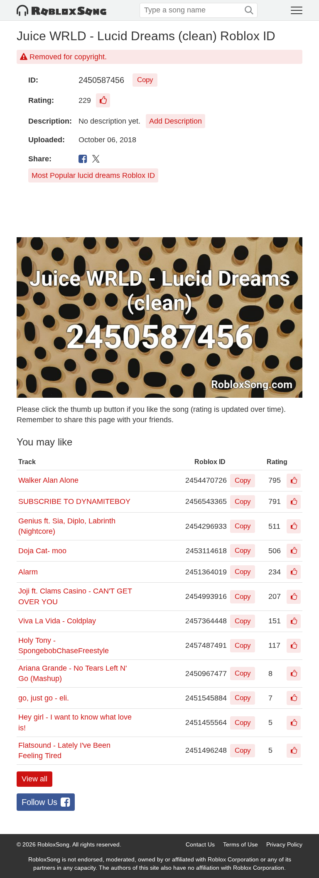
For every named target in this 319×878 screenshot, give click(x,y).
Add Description (175, 121)
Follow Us (39, 802)
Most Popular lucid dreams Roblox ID (93, 175)
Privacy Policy (284, 844)
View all (34, 779)
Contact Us (200, 844)
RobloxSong (53, 844)
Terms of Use (240, 844)
